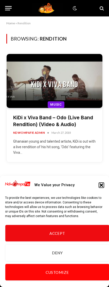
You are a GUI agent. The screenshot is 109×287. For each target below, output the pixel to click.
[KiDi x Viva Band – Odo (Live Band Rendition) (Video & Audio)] (54, 81)
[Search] (101, 8)
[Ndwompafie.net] (47, 8)
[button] (101, 185)
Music (56, 104)
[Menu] (8, 8)
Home (10, 23)
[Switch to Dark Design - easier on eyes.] (74, 8)
